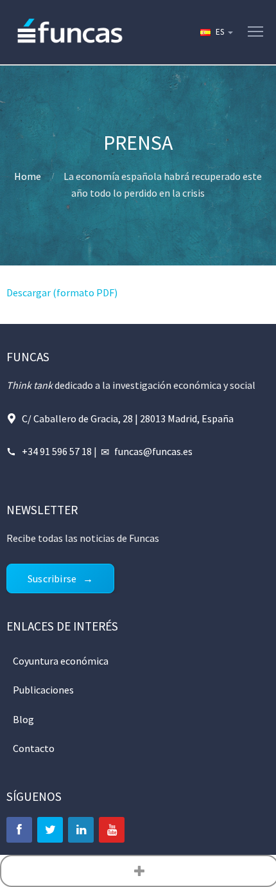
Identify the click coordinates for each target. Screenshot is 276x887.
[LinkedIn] (81, 830)
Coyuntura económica (60, 660)
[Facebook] (19, 830)
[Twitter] (50, 830)
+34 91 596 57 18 (57, 451)
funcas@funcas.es (153, 451)
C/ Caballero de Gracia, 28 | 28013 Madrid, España (128, 418)
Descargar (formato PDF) (61, 292)
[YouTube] (112, 830)
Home (27, 176)
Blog (23, 719)
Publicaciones (43, 689)
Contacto (34, 748)
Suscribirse (52, 578)
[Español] (215, 32)
